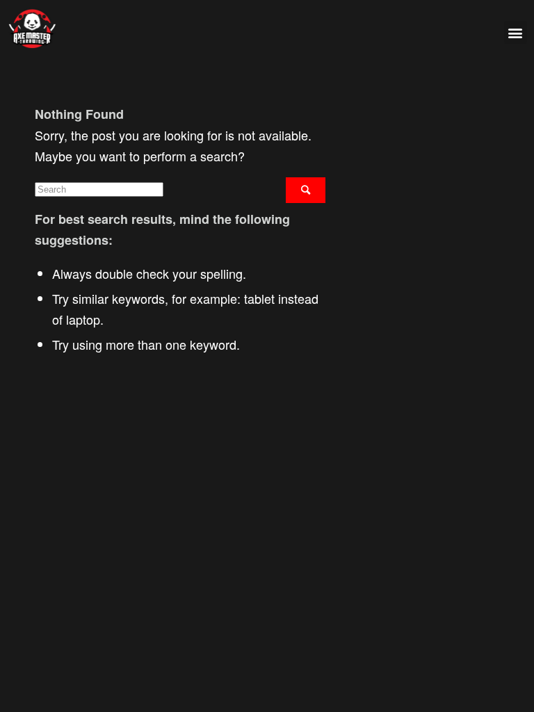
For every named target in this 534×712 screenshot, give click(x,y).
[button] (515, 32)
